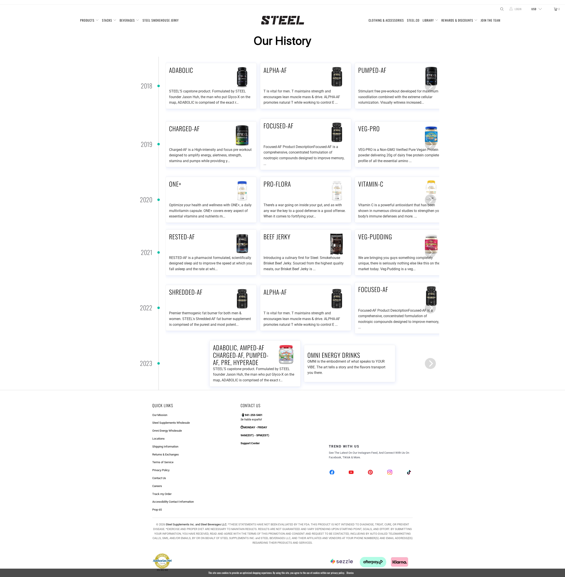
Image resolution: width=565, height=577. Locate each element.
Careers (157, 486)
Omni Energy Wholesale (167, 430)
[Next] (430, 86)
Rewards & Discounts (457, 20)
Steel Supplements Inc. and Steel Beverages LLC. (196, 524)
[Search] (501, 9)
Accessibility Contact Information (173, 501)
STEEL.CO (413, 20)
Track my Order (161, 494)
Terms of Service (162, 462)
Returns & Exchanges (165, 454)
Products (87, 20)
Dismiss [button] (350, 573)
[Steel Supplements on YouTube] (351, 473)
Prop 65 (157, 509)
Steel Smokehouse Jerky (161, 20)
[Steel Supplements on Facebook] (332, 473)
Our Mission (159, 415)
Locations (158, 438)
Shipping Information (165, 446)
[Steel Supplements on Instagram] (389, 473)
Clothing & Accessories (386, 20)
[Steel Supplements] (282, 20)
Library (429, 20)
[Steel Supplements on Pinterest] (370, 473)
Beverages (128, 20)
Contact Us (159, 478)
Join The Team (490, 20)
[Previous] (174, 86)
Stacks (107, 20)
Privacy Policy (161, 470)
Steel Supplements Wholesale (171, 422)
